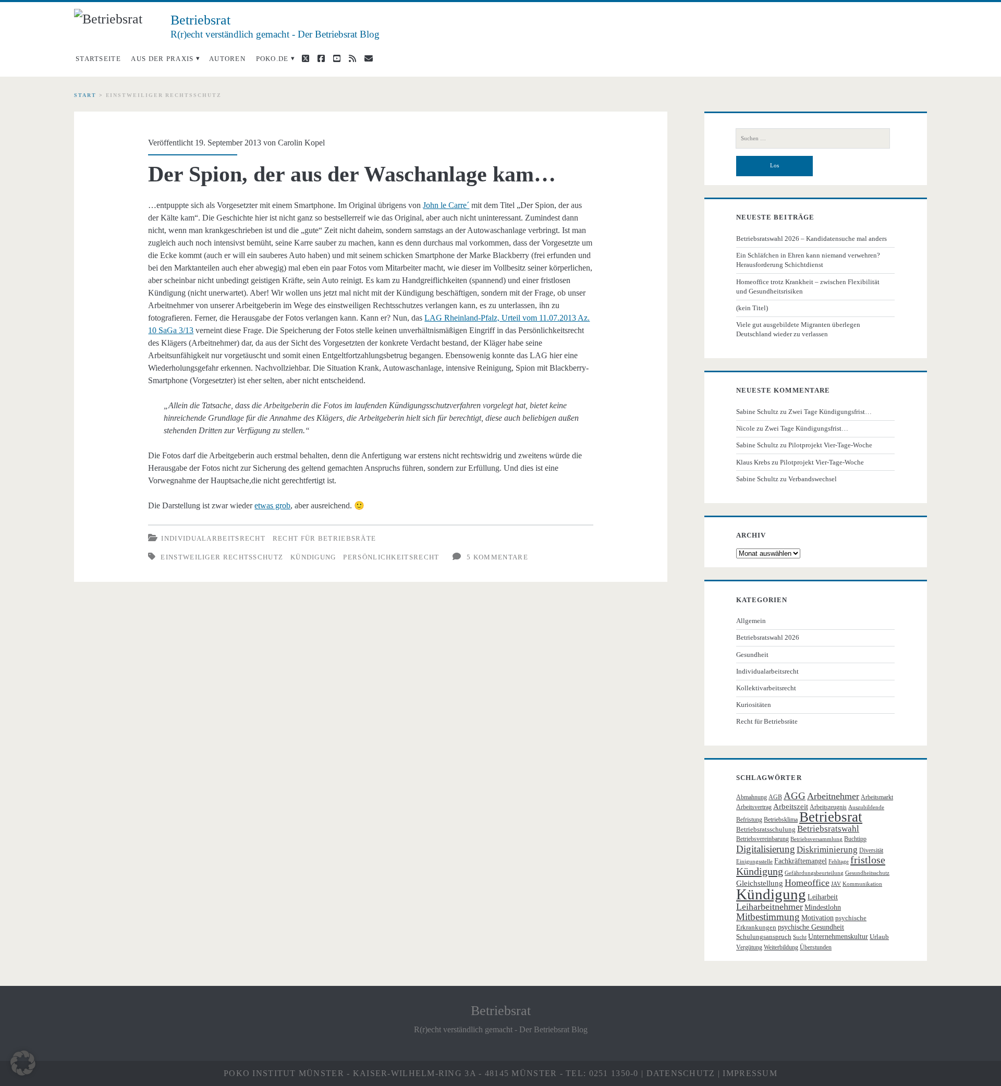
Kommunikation (862, 884)
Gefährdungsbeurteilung (814, 873)
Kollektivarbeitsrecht (766, 688)
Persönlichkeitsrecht (391, 557)
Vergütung (749, 947)
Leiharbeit (823, 897)
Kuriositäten (753, 705)
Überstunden (816, 947)
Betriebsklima (781, 819)
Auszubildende (866, 807)
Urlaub (879, 937)
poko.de (272, 59)
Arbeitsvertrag (754, 807)
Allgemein (751, 621)
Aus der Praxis (162, 59)
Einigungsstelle (754, 861)
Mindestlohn (822, 907)
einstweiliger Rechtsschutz (222, 557)
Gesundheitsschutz (867, 873)
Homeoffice (807, 882)
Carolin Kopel (301, 142)
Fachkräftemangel (800, 861)
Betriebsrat (830, 817)
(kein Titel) (752, 308)
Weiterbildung (781, 947)
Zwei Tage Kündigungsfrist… (830, 412)
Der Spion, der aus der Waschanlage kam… (352, 174)
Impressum (750, 1073)
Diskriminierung (827, 850)
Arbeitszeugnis (828, 807)
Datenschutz (680, 1073)
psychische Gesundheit (811, 927)
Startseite (98, 59)
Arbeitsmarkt (877, 797)
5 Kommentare (497, 557)
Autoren (227, 59)
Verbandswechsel (812, 479)
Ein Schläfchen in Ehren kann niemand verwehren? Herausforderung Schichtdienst (808, 260)
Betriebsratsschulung (766, 829)
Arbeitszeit (790, 806)
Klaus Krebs (753, 462)
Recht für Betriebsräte (324, 538)
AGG (794, 795)
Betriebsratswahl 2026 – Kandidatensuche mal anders (811, 238)
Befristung (749, 819)
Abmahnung (751, 797)
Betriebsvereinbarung (762, 839)
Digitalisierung (765, 849)
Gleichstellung (759, 883)
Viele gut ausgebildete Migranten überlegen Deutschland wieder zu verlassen (798, 329)
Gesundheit (752, 654)
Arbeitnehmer (833, 796)
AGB (775, 797)
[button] (23, 1063)
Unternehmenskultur (838, 937)
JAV (836, 884)
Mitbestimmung (768, 916)
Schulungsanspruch (763, 937)
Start (85, 95)
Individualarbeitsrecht (213, 538)
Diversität (871, 850)
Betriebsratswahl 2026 (767, 637)
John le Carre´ (446, 205)
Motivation (817, 918)
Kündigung (313, 557)
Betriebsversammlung (816, 839)
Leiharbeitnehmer (769, 906)
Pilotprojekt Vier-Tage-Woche (830, 445)
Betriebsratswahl (828, 829)
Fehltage (838, 861)
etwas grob (272, 505)
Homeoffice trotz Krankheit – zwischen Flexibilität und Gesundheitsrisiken (808, 286)
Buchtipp (855, 839)
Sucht (800, 937)
